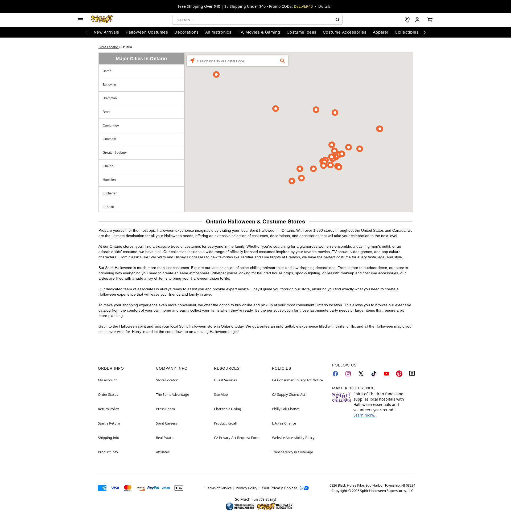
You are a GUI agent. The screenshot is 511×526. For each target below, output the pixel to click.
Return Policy (108, 408)
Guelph (108, 166)
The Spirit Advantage (172, 394)
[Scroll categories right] (424, 32)
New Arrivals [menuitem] (106, 32)
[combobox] (257, 20)
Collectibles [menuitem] (407, 32)
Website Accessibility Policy (293, 437)
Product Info (108, 452)
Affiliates (163, 452)
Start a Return (109, 423)
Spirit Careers (166, 423)
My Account (107, 380)
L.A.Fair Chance (284, 423)
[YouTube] (386, 373)
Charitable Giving (227, 408)
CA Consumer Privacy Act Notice (297, 380)
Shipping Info (108, 437)
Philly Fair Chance (286, 408)
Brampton (110, 98)
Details (324, 6)
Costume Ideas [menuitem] (301, 32)
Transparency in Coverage (292, 452)
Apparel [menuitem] (380, 32)
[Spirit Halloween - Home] (101, 19)
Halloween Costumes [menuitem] (147, 32)
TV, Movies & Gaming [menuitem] (259, 32)
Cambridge (111, 125)
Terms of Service (219, 488)
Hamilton (109, 180)
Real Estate (164, 437)
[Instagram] (348, 373)
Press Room (165, 408)
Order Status (108, 394)
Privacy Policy (246, 488)
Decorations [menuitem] (186, 32)
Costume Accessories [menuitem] (344, 32)
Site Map (221, 394)
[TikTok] (373, 373)
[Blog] (412, 373)
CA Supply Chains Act (288, 394)
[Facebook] (335, 373)
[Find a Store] (407, 20)
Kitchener (110, 193)
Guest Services (225, 380)
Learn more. (364, 415)
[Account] (418, 20)
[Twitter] (361, 373)
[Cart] (429, 19)
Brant (106, 112)
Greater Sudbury (115, 152)
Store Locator (108, 47)
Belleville (109, 85)
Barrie (107, 71)
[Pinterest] (399, 373)
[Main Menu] (80, 20)
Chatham (109, 139)
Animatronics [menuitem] (218, 32)
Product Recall (225, 423)
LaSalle (108, 207)
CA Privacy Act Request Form (236, 437)
